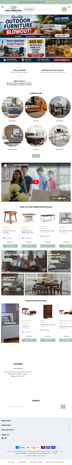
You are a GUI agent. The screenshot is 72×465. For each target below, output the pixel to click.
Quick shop (10, 242)
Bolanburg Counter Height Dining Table (27, 231)
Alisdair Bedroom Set (65, 327)
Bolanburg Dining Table (47, 231)
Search (9, 451)
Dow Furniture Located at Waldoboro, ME (39, 453)
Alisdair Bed (25, 327)
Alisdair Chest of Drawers (47, 325)
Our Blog (54, 453)
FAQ (62, 451)
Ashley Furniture (7, 234)
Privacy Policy (55, 451)
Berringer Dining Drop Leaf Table (9, 231)
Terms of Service (45, 451)
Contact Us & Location (33, 451)
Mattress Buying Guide (21, 453)
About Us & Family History (19, 451)
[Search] (64, 9)
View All (36, 156)
